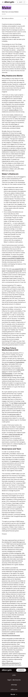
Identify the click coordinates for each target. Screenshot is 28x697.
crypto (4, 37)
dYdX (18, 370)
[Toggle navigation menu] (3, 2)
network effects (13, 110)
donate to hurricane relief (14, 271)
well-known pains (14, 414)
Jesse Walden (15, 12)
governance (15, 461)
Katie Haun (5, 12)
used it (4, 271)
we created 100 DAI (17, 269)
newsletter (21, 670)
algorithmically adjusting (10, 150)
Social (13, 694)
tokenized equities (7, 373)
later (17, 52)
